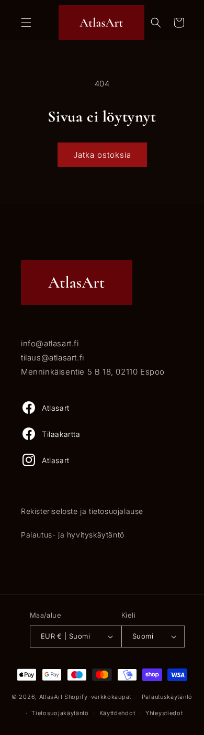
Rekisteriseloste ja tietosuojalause (82, 511)
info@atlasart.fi (50, 343)
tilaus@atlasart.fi (52, 358)
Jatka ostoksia (102, 155)
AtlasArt (51, 696)
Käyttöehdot (117, 713)
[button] (26, 22)
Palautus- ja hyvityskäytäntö (72, 534)
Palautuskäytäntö (167, 696)
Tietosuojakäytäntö (60, 713)
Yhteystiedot (164, 713)
